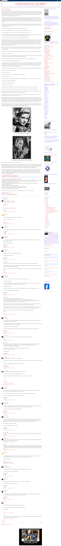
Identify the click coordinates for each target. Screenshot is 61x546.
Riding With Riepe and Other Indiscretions (49, 73)
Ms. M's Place (46, 61)
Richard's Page (46, 69)
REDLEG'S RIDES (46, 67)
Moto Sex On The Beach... (49, 212)
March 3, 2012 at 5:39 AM (8, 512)
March (47, 214)
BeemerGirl (4, 438)
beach (5, 194)
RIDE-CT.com (46, 68)
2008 (46, 198)
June (46, 218)
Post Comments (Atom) (8, 524)
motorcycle (11, 194)
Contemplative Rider (47, 50)
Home (22, 522)
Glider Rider (46, 57)
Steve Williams (5, 356)
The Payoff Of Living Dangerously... (51, 208)
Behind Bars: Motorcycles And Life (49, 46)
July (46, 219)
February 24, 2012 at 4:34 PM (8, 314)
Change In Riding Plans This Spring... (51, 207)
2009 (46, 199)
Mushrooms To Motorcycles (48, 62)
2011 (46, 202)
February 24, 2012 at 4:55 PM (8, 340)
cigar (7, 194)
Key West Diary (46, 59)
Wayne (4, 199)
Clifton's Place (46, 49)
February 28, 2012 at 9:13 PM (8, 441)
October (47, 223)
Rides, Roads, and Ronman (47, 70)
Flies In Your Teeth (46, 53)
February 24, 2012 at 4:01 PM (8, 294)
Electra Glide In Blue (47, 51)
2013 (46, 226)
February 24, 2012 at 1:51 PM (8, 247)
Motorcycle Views (46, 60)
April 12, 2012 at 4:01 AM (8, 518)
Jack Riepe (4, 226)
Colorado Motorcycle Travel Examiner (8, 383)
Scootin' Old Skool (46, 76)
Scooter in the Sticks (6, 366)
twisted (14, 194)
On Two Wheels (46, 65)
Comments (46, 251)
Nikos (4, 501)
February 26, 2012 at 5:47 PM (8, 429)
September (47, 222)
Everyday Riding (46, 52)
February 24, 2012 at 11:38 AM (9, 211)
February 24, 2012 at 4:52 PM (8, 333)
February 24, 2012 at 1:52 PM (8, 259)
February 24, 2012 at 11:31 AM (9, 202)
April (47, 215)
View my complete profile (48, 245)
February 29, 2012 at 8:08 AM (9, 463)
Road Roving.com (46, 74)
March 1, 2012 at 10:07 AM (8, 475)
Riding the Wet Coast (6, 222)
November (47, 225)
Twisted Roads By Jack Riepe (30, 4)
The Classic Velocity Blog (47, 77)
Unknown (4, 213)
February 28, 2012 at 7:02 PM (8, 435)
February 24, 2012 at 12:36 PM (9, 223)
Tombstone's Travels (47, 78)
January (47, 204)
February (47, 206)
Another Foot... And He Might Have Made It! (52, 211)
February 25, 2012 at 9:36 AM (9, 384)
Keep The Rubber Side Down (48, 58)
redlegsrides (5, 370)
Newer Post (3, 522)
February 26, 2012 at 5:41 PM (8, 413)
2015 (46, 228)
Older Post (40, 522)
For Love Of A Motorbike (47, 54)
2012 (46, 203)
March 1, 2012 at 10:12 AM (8, 499)
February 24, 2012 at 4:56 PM (8, 354)
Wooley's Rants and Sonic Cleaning (49, 81)
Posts (46, 249)
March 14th (45, 134)
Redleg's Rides (5, 381)
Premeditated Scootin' (47, 66)
